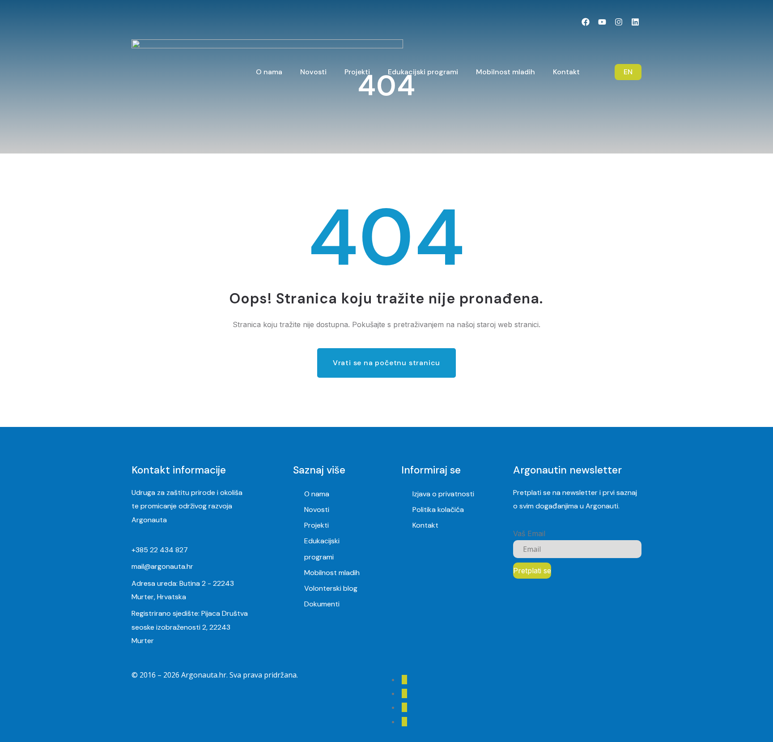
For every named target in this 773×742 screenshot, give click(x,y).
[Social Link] (404, 679)
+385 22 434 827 (160, 549)
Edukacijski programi (322, 548)
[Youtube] (602, 22)
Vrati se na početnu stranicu (386, 362)
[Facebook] (585, 22)
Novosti (316, 509)
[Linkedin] (635, 22)
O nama (316, 494)
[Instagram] (618, 22)
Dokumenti (322, 604)
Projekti (316, 525)
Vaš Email (529, 533)
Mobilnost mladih (332, 572)
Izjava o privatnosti (443, 494)
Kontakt (425, 525)
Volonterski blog (330, 588)
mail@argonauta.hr (162, 566)
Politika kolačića (438, 509)
